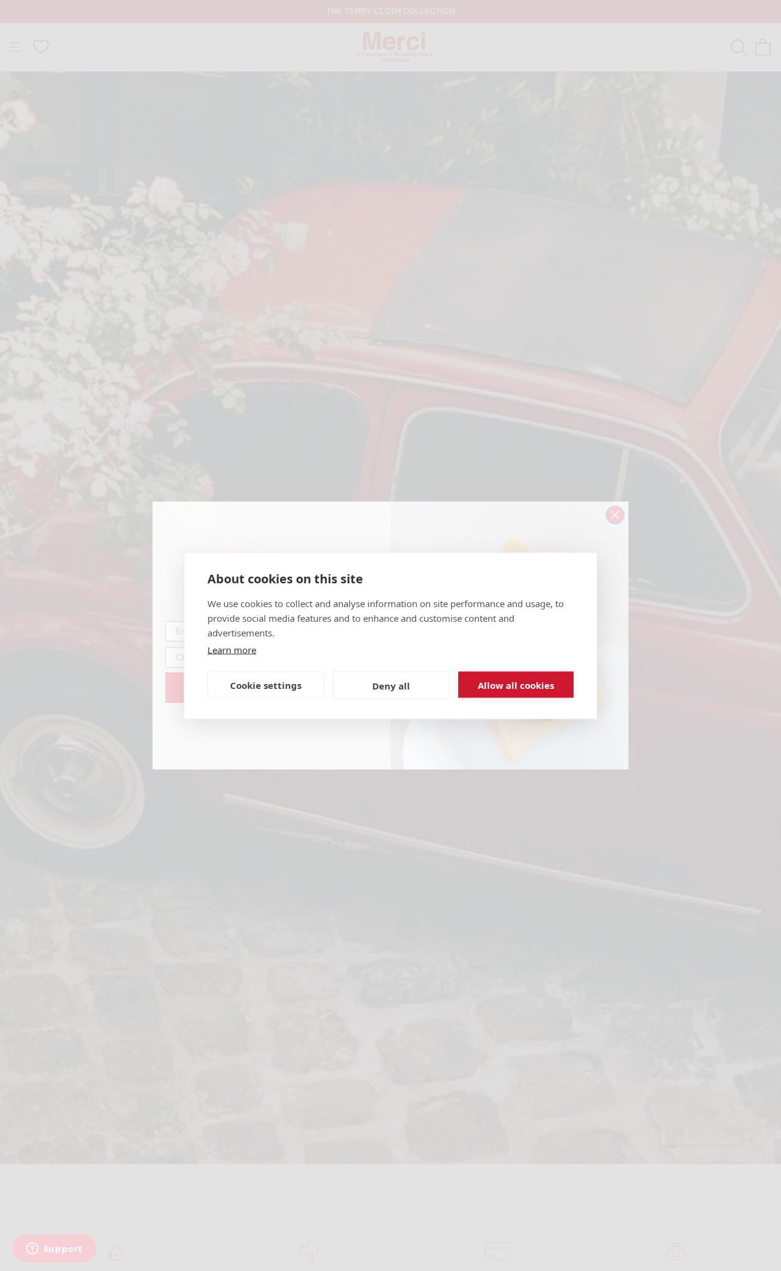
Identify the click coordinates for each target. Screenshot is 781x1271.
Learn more (231, 649)
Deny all (391, 685)
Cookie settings (265, 685)
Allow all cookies (516, 685)
